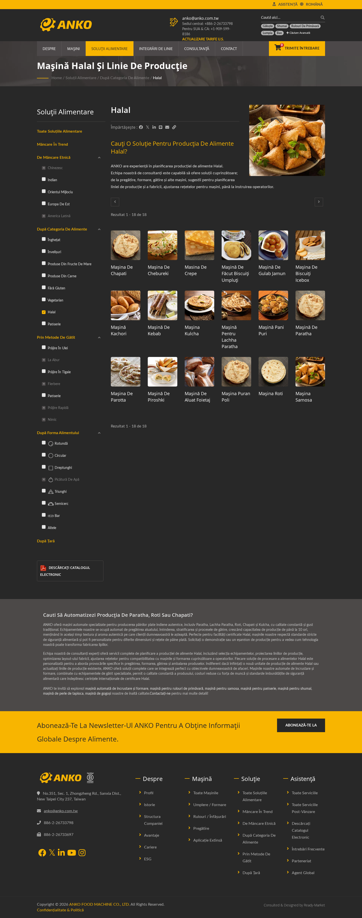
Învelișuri (54, 252)
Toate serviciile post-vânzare (305, 808)
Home (56, 78)
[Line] (160, 127)
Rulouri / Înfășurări (209, 817)
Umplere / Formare (209, 805)
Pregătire (201, 828)
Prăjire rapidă (57, 408)
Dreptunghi (63, 468)
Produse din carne (61, 276)
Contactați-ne (160, 693)
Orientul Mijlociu (60, 192)
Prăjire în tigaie (59, 372)
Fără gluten (56, 288)
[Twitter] (147, 127)
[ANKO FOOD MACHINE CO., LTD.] (82, 778)
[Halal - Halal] (287, 141)
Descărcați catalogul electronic (65, 571)
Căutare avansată (299, 33)
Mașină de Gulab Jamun (272, 270)
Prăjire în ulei (57, 348)
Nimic (52, 420)
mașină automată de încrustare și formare (116, 688)
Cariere (150, 847)
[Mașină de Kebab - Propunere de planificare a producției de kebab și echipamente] (162, 305)
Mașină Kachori (119, 330)
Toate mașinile (205, 793)
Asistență (287, 4)
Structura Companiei (153, 820)
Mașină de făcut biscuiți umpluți (235, 273)
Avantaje (151, 835)
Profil (148, 793)
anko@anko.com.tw (200, 18)
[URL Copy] (174, 127)
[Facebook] (140, 127)
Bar (57, 516)
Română (314, 4)
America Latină (58, 216)
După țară (46, 541)
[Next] (319, 202)
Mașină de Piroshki (159, 396)
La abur (53, 360)
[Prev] (115, 202)
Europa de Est (58, 204)
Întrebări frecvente (308, 849)
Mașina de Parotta (122, 396)
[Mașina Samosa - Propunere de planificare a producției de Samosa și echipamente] (310, 372)
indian (52, 180)
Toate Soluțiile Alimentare (59, 131)
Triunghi (60, 492)
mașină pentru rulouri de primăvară (176, 688)
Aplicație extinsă (207, 840)
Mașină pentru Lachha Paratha (230, 336)
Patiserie (54, 324)
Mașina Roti (271, 393)
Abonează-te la (301, 725)
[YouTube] (71, 853)
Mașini (73, 48)
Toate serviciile (305, 793)
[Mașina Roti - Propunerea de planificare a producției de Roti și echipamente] (273, 372)
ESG (147, 859)
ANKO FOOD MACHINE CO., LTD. (99, 904)
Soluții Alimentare (109, 48)
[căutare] (321, 17)
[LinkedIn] (154, 127)
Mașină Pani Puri (271, 330)
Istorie (149, 805)
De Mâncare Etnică (53, 157)
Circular (60, 456)
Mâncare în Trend (52, 144)
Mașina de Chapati (122, 270)
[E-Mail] (167, 127)
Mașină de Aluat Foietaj (197, 396)
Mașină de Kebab (159, 330)
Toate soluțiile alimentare (255, 796)
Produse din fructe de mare (69, 264)
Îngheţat (53, 240)
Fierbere (53, 384)
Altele (51, 528)
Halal (157, 78)
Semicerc (61, 504)
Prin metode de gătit (56, 337)
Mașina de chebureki (159, 270)
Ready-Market (314, 905)
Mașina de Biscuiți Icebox (306, 273)
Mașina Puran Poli (236, 396)
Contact (229, 48)
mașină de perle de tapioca (63, 693)
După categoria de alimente (124, 78)
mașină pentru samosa (222, 688)
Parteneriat (301, 861)
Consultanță (196, 48)
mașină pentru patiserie (258, 688)
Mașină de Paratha (306, 330)
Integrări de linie (156, 48)
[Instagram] (82, 853)
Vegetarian (55, 300)
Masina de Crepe (196, 270)
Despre (49, 48)
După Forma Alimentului (58, 433)
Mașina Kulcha (192, 330)
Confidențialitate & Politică (60, 910)
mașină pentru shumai (294, 688)
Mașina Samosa (304, 396)
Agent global (303, 873)
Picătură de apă (66, 479)
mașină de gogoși (98, 693)
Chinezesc (55, 168)
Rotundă (61, 443)
